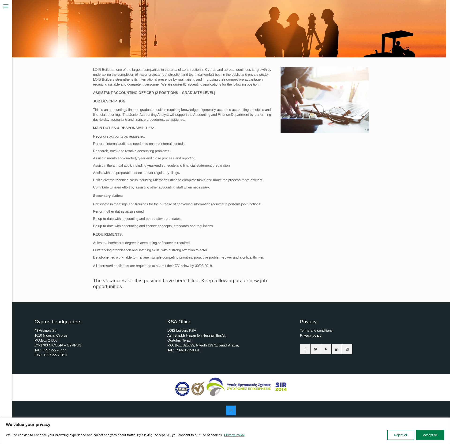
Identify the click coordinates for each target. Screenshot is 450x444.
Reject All (401, 435)
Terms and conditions (316, 330)
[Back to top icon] (231, 410)
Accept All (430, 435)
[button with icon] (305, 349)
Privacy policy (311, 335)
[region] (225, 431)
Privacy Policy (234, 435)
